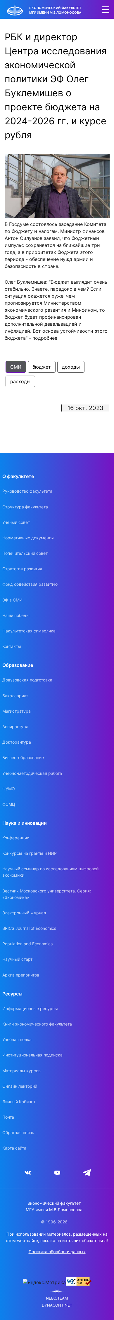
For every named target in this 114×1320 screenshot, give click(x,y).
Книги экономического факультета (37, 1023)
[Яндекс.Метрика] (44, 1282)
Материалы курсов (21, 1070)
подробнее (44, 338)
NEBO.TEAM (57, 1298)
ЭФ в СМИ (12, 599)
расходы (20, 381)
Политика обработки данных (57, 1251)
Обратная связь (18, 1132)
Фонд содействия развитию (30, 584)
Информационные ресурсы (30, 1008)
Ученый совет (16, 522)
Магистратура (16, 711)
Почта (8, 1117)
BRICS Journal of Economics (29, 928)
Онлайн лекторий (19, 1086)
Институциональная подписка (32, 1054)
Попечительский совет (25, 553)
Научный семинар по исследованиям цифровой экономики (50, 872)
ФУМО (8, 788)
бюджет (41, 367)
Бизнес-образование (23, 757)
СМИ (15, 367)
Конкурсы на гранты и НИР (29, 853)
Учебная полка (17, 1039)
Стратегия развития (22, 568)
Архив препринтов (20, 974)
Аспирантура (15, 726)
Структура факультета (25, 506)
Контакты (11, 646)
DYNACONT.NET (57, 1305)
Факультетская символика (29, 630)
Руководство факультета (27, 491)
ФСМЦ (8, 804)
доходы (71, 367)
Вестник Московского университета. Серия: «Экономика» (46, 894)
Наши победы (16, 615)
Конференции (15, 837)
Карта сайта (14, 1147)
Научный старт (17, 959)
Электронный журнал (24, 912)
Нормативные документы (28, 537)
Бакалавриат (15, 695)
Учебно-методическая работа (32, 773)
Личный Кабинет (18, 1101)
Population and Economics (27, 943)
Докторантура (16, 742)
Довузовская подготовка (27, 679)
